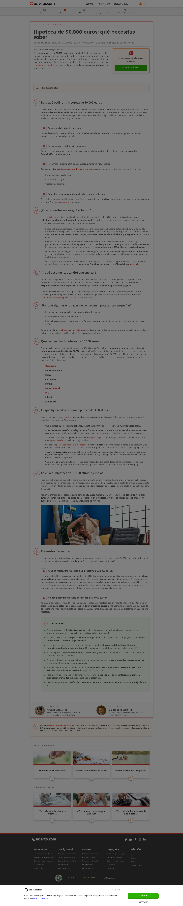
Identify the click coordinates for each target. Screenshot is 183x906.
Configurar (143, 902)
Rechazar (116, 890)
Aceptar (143, 895)
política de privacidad (40, 898)
